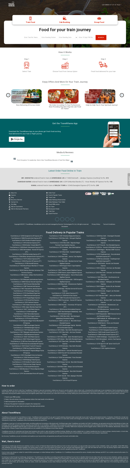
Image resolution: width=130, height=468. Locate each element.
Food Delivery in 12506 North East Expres (65, 296)
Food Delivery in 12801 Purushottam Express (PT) (65, 299)
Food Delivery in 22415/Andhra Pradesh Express (26, 241)
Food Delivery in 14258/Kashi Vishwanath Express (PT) (26, 248)
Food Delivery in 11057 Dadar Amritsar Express (27, 306)
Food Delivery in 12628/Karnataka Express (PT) (26, 255)
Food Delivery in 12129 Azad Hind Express (26, 368)
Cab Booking (64, 22)
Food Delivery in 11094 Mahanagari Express (27, 329)
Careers (13, 196)
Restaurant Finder (54, 210)
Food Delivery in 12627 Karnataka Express (26, 315)
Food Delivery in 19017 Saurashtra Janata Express (26, 290)
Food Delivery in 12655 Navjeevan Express (26, 335)
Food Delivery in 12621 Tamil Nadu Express (27, 310)
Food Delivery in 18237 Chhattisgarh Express (26, 340)
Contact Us (14, 203)
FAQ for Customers (16, 208)
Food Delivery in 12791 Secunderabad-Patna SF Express (27, 374)
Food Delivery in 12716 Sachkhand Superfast (26, 294)
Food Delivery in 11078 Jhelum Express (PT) (65, 294)
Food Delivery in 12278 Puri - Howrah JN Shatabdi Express (103, 248)
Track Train (51, 198)
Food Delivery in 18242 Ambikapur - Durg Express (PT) (103, 338)
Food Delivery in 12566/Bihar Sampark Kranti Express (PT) (26, 257)
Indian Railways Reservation (57, 201)
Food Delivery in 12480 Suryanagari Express (27, 326)
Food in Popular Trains (55, 196)
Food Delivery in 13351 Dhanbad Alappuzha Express (64, 237)
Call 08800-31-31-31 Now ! (111, 5)
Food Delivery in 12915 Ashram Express (27, 303)
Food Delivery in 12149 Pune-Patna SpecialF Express (27, 342)
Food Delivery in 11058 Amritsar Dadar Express (27, 365)
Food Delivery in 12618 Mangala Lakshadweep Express (26, 280)
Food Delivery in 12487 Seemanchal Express (26, 287)
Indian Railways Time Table (56, 203)
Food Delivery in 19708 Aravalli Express (26, 264)
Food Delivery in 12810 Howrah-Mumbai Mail (26, 285)
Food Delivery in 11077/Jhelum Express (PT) (26, 260)
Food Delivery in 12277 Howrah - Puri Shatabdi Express (103, 246)
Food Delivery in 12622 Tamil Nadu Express (27, 338)
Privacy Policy (96, 225)
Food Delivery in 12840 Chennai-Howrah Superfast (26, 283)
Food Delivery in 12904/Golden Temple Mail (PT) (26, 246)
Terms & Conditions (109, 225)
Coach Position (53, 214)
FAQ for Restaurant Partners (19, 210)
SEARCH (101, 37)
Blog (12, 198)
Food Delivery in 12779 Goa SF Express (26, 319)
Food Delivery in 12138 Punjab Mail (26, 313)
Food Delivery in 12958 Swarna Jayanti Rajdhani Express (65, 274)
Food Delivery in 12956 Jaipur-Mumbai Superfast (26, 308)
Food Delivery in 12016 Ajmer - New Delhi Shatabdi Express (65, 340)
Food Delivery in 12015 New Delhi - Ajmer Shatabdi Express (65, 338)
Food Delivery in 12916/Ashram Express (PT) (26, 244)
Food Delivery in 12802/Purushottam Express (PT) (26, 239)
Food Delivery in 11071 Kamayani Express (26, 331)
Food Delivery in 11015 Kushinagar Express (27, 292)
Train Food (30, 22)
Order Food (51, 194)
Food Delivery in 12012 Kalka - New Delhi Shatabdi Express (65, 331)
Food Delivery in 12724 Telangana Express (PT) (103, 331)
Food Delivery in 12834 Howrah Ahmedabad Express (65, 310)
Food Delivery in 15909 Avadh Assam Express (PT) (103, 335)
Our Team (51, 208)
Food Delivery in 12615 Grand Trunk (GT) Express (26, 347)
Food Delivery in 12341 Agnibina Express (103, 349)
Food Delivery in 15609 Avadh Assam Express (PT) (103, 333)
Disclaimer (65, 227)
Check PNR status (54, 205)
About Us (13, 194)
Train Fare (51, 212)
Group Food (99, 22)
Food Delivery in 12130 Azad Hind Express (26, 301)
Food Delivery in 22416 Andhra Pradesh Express (103, 329)
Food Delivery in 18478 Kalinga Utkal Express (26, 361)
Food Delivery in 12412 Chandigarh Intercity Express (26, 356)
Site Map (13, 205)
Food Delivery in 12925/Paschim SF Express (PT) (26, 262)
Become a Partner (16, 201)
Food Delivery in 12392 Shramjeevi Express (27, 358)
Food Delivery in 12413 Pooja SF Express (65, 381)
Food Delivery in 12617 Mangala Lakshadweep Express (26, 333)
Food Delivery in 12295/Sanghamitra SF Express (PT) (27, 237)
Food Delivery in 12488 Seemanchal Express (26, 296)
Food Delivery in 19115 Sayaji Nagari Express (26, 299)
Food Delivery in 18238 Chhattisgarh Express (26, 317)
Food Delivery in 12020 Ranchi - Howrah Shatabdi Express (65, 352)
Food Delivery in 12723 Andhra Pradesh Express (26, 363)
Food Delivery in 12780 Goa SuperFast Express (27, 349)
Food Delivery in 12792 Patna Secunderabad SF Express (27, 345)
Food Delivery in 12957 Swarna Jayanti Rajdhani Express (65, 271)
